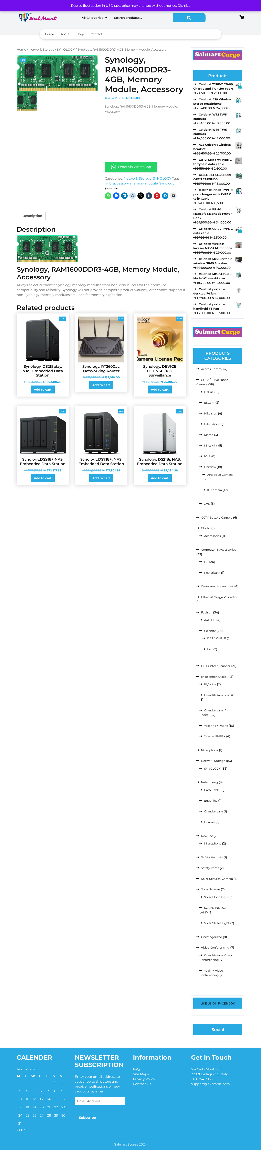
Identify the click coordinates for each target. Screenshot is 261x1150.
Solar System (210, 889)
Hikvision (210, 413)
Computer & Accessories (218, 549)
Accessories (212, 536)
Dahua (208, 392)
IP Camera (214, 490)
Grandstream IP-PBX (219, 695)
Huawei (209, 822)
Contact (96, 34)
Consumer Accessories (217, 586)
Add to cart (43, 389)
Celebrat (210, 631)
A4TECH (210, 620)
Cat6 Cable (212, 790)
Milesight (210, 445)
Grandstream (213, 811)
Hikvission (211, 424)
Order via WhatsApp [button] (134, 167)
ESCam (209, 402)
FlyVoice (210, 684)
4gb (108, 183)
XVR (207, 504)
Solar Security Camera (217, 879)
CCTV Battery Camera (216, 517)
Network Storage (41, 49)
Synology (166, 183)
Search (189, 17)
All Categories (92, 18)
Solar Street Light (216, 923)
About (65, 34)
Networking (209, 782)
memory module (144, 183)
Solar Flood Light (216, 897)
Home (49, 34)
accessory (121, 183)
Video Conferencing (215, 947)
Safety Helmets (212, 857)
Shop (80, 34)
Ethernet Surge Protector (219, 597)
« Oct (21, 1130)
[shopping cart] (242, 18)
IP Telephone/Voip (214, 677)
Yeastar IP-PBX (214, 736)
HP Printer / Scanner (215, 666)
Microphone (209, 750)
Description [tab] (32, 216)
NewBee (207, 836)
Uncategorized (211, 937)
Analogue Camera (220, 475)
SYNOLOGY (66, 49)
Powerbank (212, 572)
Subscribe (87, 1118)
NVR (207, 456)
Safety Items (210, 868)
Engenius (210, 800)
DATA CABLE (216, 638)
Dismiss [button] (184, 6)
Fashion (206, 612)
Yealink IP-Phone (216, 726)
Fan (209, 649)
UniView (210, 467)
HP (206, 562)
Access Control (211, 369)
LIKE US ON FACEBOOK (217, 1003)
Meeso (208, 435)
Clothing (207, 528)
